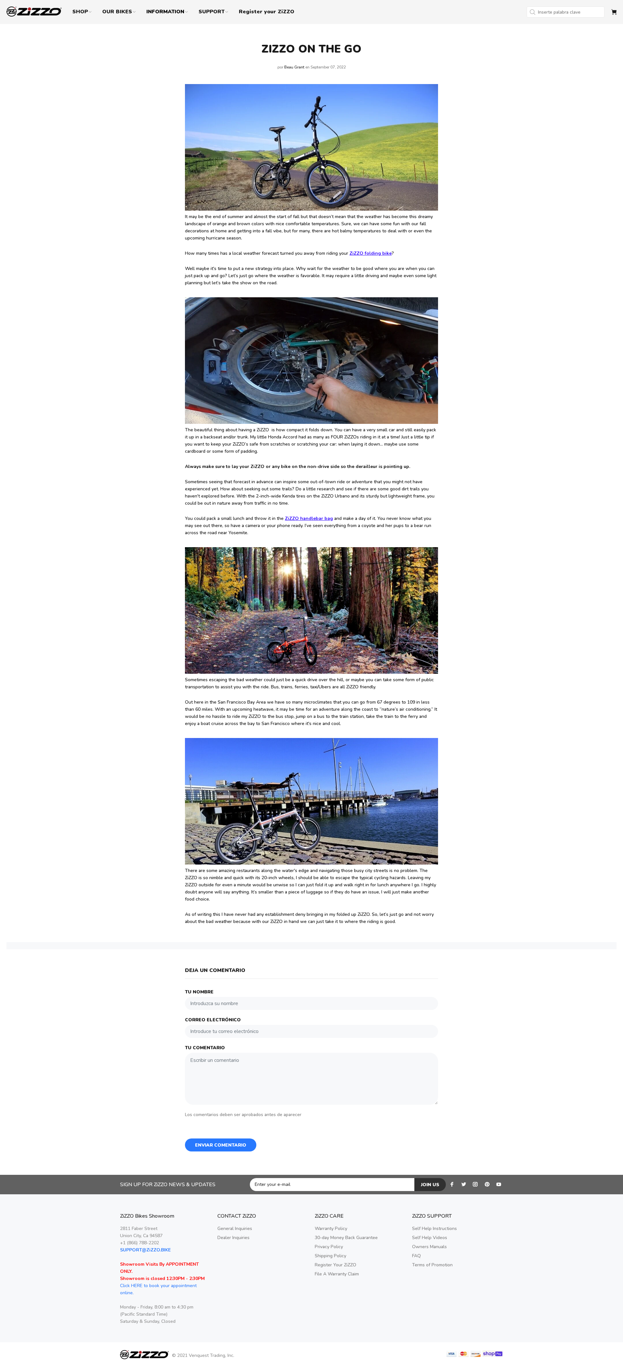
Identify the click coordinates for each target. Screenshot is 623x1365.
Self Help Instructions (434, 1228)
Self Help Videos (429, 1238)
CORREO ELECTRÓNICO (213, 1020)
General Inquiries (234, 1228)
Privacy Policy (329, 1247)
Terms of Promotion (432, 1265)
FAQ (416, 1256)
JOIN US (430, 1185)
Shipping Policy (330, 1256)
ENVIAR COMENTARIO (220, 1145)
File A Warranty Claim (337, 1274)
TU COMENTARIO (205, 1048)
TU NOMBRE (199, 992)
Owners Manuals (429, 1247)
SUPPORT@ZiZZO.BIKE (145, 1250)
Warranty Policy (331, 1228)
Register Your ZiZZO (335, 1265)
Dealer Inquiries (233, 1238)
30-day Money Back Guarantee (346, 1238)
